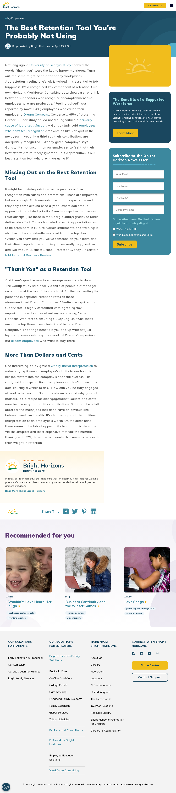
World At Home (134, 613)
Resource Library (101, 712)
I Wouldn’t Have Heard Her (29, 604)
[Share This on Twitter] (73, 511)
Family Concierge (59, 705)
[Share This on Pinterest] (82, 511)
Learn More (125, 133)
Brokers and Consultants (66, 730)
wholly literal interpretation (72, 366)
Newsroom (97, 671)
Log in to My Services (21, 678)
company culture (75, 613)
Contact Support (150, 677)
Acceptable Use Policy (128, 784)
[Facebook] (133, 653)
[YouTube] (149, 653)
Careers (95, 664)
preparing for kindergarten (140, 608)
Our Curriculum (16, 664)
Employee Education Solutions (61, 757)
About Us (96, 657)
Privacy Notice (93, 784)
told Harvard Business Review (28, 255)
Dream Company (36, 114)
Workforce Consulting (64, 770)
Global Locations (101, 685)
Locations (97, 678)
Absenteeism (74, 618)
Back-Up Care (58, 671)
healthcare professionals (21, 613)
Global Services (58, 712)
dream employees (25, 341)
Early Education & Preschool (25, 657)
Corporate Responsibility (106, 730)
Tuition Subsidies (59, 719)
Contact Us (155, 5)
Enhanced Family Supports (65, 698)
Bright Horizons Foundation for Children (107, 721)
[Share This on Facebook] (64, 511)
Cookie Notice (108, 784)
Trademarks (147, 784)
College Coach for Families (24, 671)
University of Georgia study (50, 65)
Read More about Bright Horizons (25, 490)
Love (134, 602)
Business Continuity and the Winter (85, 604)
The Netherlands (101, 699)
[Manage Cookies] (6, 787)
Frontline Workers (17, 618)
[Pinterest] (157, 653)
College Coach (58, 685)
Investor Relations (102, 706)
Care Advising (58, 692)
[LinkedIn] (141, 653)
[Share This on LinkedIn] (91, 511)
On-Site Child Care (60, 678)
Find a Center (149, 665)
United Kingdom (100, 692)
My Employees (15, 18)
